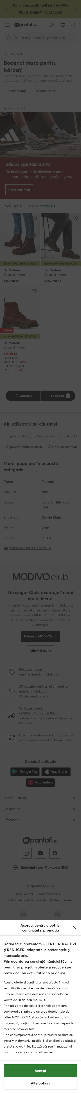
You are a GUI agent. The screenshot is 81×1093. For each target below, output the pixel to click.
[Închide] (74, 927)
